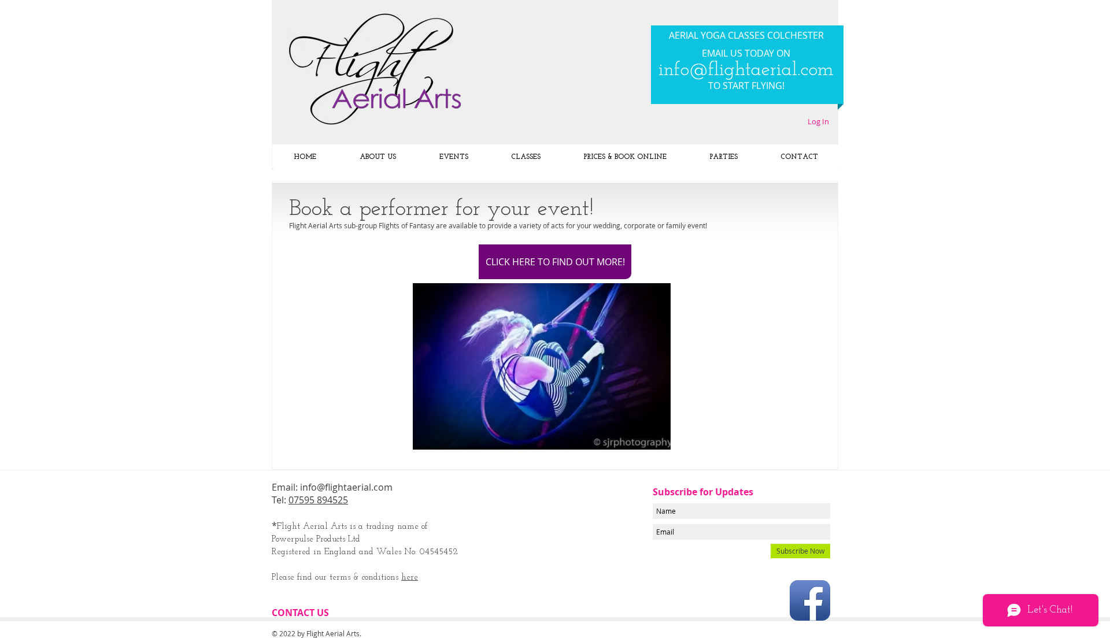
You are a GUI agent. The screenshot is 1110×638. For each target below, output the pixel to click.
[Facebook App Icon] (810, 600)
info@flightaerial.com (746, 70)
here (409, 577)
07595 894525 (318, 500)
